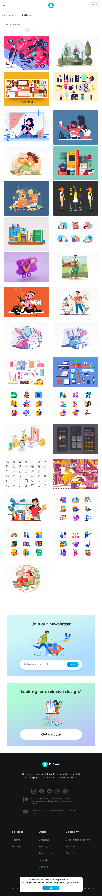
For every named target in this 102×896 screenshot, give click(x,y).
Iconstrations (60, 249)
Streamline (10, 526)
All (27, 30)
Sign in (94, 5)
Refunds (43, 860)
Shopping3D (11, 284)
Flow (57, 284)
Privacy (43, 846)
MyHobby (9, 596)
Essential (9, 491)
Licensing (44, 840)
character (36, 30)
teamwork (60, 30)
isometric (48, 30)
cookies (39, 880)
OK (51, 888)
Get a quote (51, 734)
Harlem (9, 354)
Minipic (8, 421)
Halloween (10, 319)
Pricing (16, 840)
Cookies (43, 867)
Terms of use (46, 853)
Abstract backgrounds (15, 108)
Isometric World (12, 456)
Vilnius (57, 319)
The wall (58, 491)
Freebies (17, 846)
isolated (72, 30)
